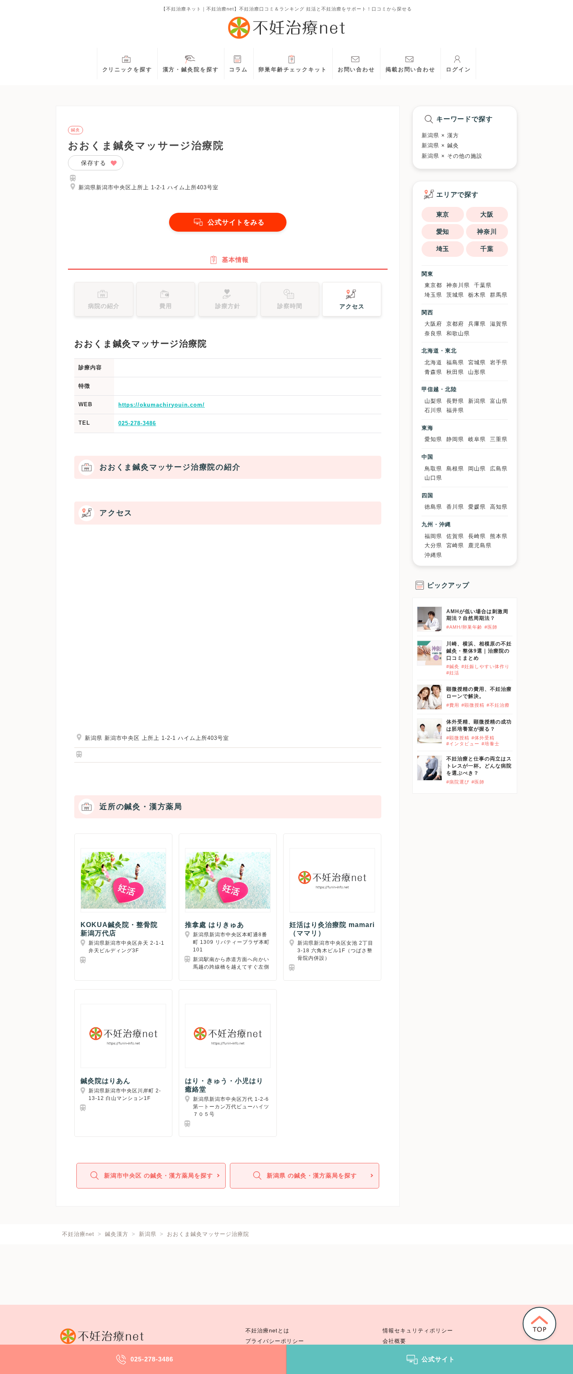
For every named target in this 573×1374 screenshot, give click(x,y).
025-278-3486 (137, 423)
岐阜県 (477, 439)
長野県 (455, 401)
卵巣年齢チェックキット (292, 70)
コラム (238, 70)
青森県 (433, 372)
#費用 (452, 705)
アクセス (352, 306)
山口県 (433, 478)
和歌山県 (458, 333)
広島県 (499, 468)
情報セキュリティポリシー (418, 1331)
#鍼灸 (452, 666)
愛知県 (433, 439)
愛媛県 (477, 507)
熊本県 (499, 536)
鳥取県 (433, 468)
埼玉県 (433, 295)
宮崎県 (455, 545)
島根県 (455, 468)
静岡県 (455, 439)
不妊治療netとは (267, 1331)
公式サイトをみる (236, 222)
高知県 (499, 507)
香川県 (455, 507)
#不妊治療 (498, 705)
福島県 (455, 362)
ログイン (458, 70)
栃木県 (477, 295)
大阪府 (433, 324)
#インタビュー (462, 743)
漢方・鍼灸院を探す (191, 70)
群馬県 (499, 295)
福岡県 (433, 536)
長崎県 (477, 536)
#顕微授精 (472, 705)
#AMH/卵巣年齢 (464, 627)
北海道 (433, 362)
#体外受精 (483, 737)
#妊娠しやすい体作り (485, 666)
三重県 (499, 439)
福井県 (455, 410)
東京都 (433, 285)
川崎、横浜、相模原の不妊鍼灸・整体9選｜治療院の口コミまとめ (479, 651)
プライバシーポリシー (274, 1341)
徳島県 (433, 507)
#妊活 (452, 672)
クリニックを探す (127, 70)
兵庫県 (477, 324)
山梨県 (433, 401)
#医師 (490, 627)
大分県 (433, 545)
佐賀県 (455, 536)
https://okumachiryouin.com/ (161, 405)
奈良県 (433, 333)
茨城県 (455, 295)
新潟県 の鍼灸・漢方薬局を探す (312, 1175)
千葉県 (483, 285)
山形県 (477, 372)
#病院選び (457, 781)
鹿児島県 (480, 545)
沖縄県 (433, 555)
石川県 (433, 410)
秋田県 (455, 372)
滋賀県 (499, 324)
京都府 (455, 324)
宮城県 (477, 362)
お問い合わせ (356, 70)
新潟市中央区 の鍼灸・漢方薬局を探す (158, 1175)
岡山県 (477, 468)
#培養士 (491, 743)
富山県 (499, 401)
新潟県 (477, 401)
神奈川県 (458, 285)
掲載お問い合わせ (410, 70)
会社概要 (394, 1341)
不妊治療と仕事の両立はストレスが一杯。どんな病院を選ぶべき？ (479, 766)
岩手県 (499, 362)
